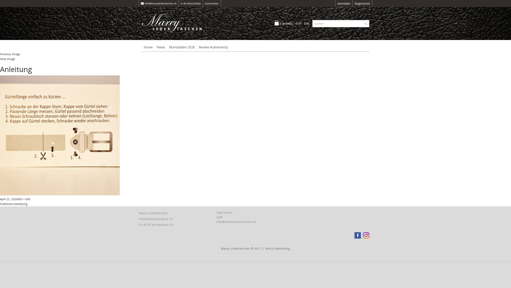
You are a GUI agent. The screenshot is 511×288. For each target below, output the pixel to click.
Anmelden (344, 3)
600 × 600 (24, 199)
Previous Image (10, 54)
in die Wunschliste (191, 3)
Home (148, 47)
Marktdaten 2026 (182, 47)
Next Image (7, 59)
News (161, 47)
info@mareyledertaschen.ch (160, 3)
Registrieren (362, 3)
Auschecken (211, 3)
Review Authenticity (213, 47)
